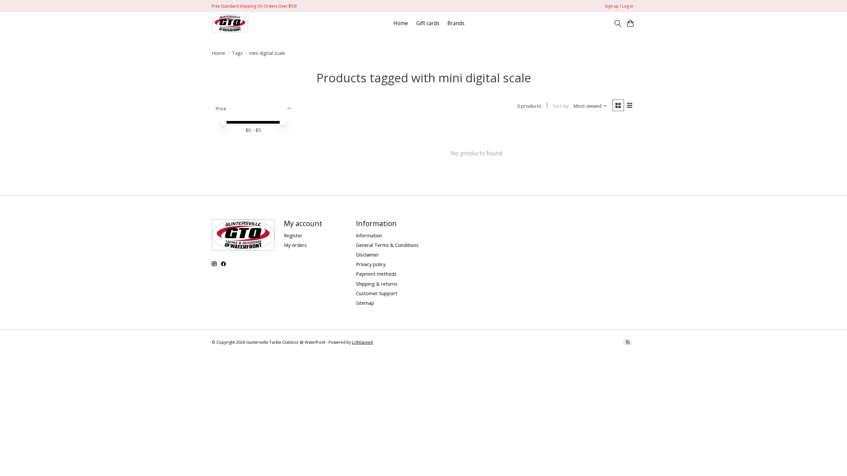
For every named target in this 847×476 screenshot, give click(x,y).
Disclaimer (367, 254)
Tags (237, 53)
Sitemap (365, 302)
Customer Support (376, 293)
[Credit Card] (627, 342)
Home (400, 23)
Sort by (561, 105)
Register (293, 235)
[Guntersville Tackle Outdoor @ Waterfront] (230, 23)
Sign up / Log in (619, 6)
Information (369, 235)
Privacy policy (370, 264)
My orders (295, 245)
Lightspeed (362, 342)
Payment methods (376, 273)
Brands (456, 23)
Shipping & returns (376, 283)
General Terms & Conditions (387, 245)
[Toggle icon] (617, 23)
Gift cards (427, 23)
